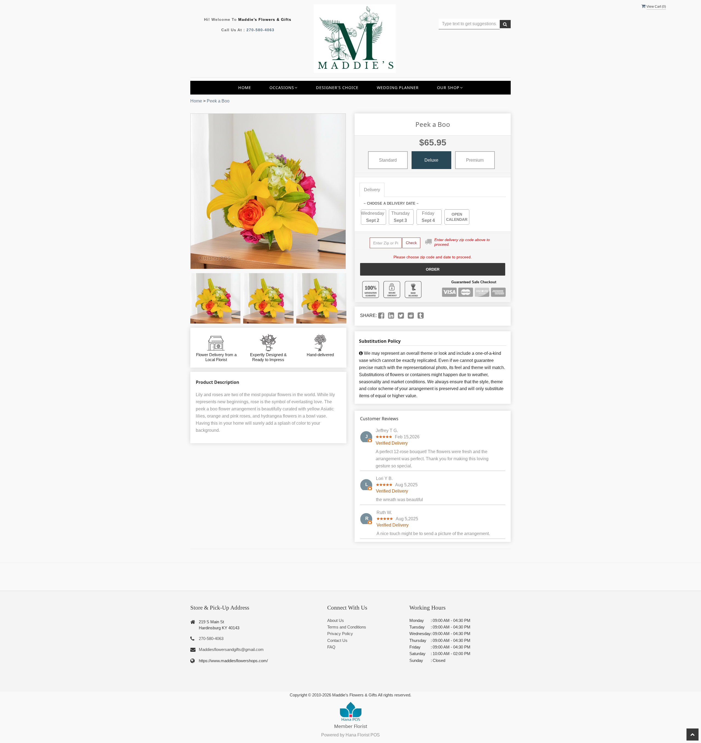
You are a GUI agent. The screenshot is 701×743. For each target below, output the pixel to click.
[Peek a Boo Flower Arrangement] (215, 298)
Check (411, 243)
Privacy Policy (340, 633)
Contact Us (337, 640)
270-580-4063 (260, 30)
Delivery (372, 189)
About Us (335, 620)
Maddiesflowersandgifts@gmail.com (231, 649)
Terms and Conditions (346, 627)
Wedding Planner (398, 87)
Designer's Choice (337, 87)
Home (244, 87)
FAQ (331, 647)
